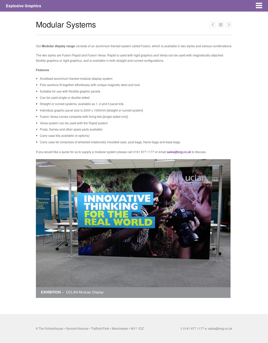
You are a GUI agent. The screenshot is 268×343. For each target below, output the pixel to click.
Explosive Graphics (23, 5)
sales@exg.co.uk (179, 152)
